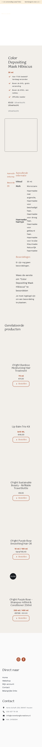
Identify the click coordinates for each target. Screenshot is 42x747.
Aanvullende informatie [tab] (10, 175)
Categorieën (8, 7)
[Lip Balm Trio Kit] (21, 400)
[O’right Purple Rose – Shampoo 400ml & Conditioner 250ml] (21, 573)
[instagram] (18, 659)
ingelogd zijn (29, 296)
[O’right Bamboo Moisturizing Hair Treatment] (21, 338)
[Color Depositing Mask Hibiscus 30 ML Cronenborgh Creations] (21, 135)
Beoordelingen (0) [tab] (10, 184)
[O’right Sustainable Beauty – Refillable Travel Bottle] (21, 456)
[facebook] (24, 659)
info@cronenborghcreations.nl (18, 716)
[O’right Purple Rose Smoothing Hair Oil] (21, 514)
